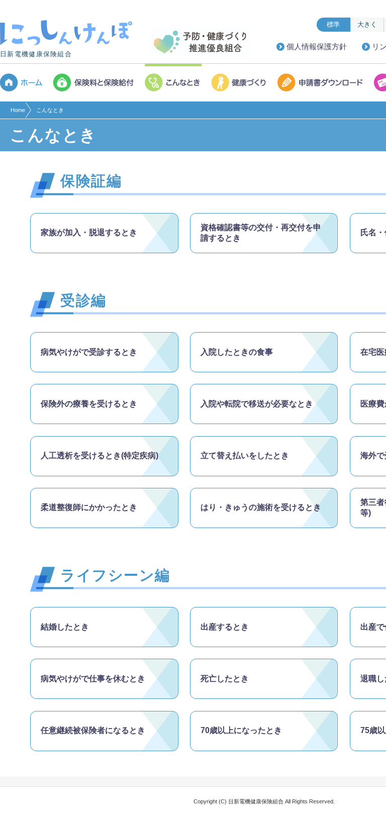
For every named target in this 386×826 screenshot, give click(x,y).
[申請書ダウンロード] (321, 82)
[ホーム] (24, 82)
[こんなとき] (173, 82)
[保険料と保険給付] (94, 82)
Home (18, 110)
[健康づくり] (240, 82)
